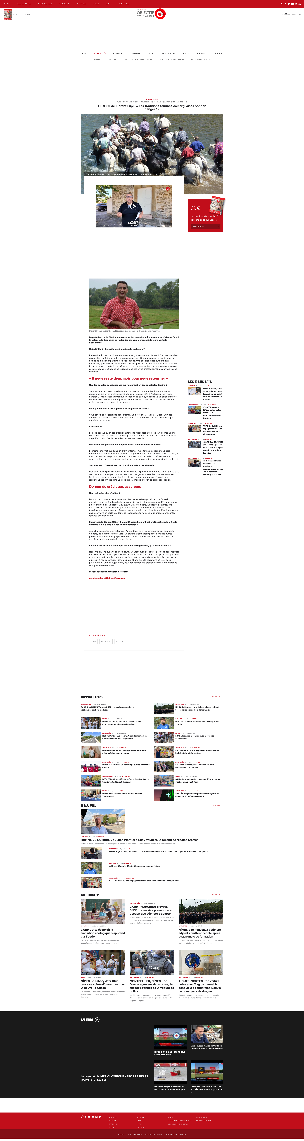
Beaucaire (64, 4)
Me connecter (290, 14)
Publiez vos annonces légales (138, 60)
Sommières (124, 4)
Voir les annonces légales (171, 60)
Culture (201, 53)
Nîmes (7, 4)
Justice (186, 53)
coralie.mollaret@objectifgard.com (107, 578)
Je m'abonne (198, 226)
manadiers (106, 642)
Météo (97, 60)
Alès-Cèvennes (24, 4)
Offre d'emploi (201, 1117)
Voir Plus (216, 697)
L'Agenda (218, 53)
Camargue (81, 4)
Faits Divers (168, 53)
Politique (118, 53)
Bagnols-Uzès (45, 4)
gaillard (120, 642)
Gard (93, 642)
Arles (96, 4)
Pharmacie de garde (200, 60)
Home (84, 53)
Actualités (100, 53)
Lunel (109, 4)
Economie (136, 53)
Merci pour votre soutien (176, 1134)
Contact (121, 1134)
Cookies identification (153, 1134)
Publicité (111, 60)
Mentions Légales (135, 1134)
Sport (151, 53)
